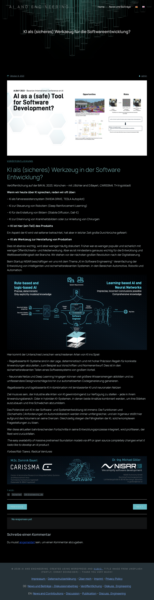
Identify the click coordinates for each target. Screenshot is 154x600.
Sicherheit (17, 494)
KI (8, 494)
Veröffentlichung (20, 161)
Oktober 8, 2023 (17, 76)
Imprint (98, 578)
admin (144, 76)
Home (101, 6)
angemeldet (27, 542)
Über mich (85, 578)
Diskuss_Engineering (118, 586)
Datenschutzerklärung (62, 578)
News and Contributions (48, 593)
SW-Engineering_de (33, 494)
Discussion (73, 593)
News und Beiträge (120, 6)
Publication (89, 593)
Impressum (38, 578)
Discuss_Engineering (112, 593)
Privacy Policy (114, 578)
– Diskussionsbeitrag (65, 586)
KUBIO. (98, 568)
